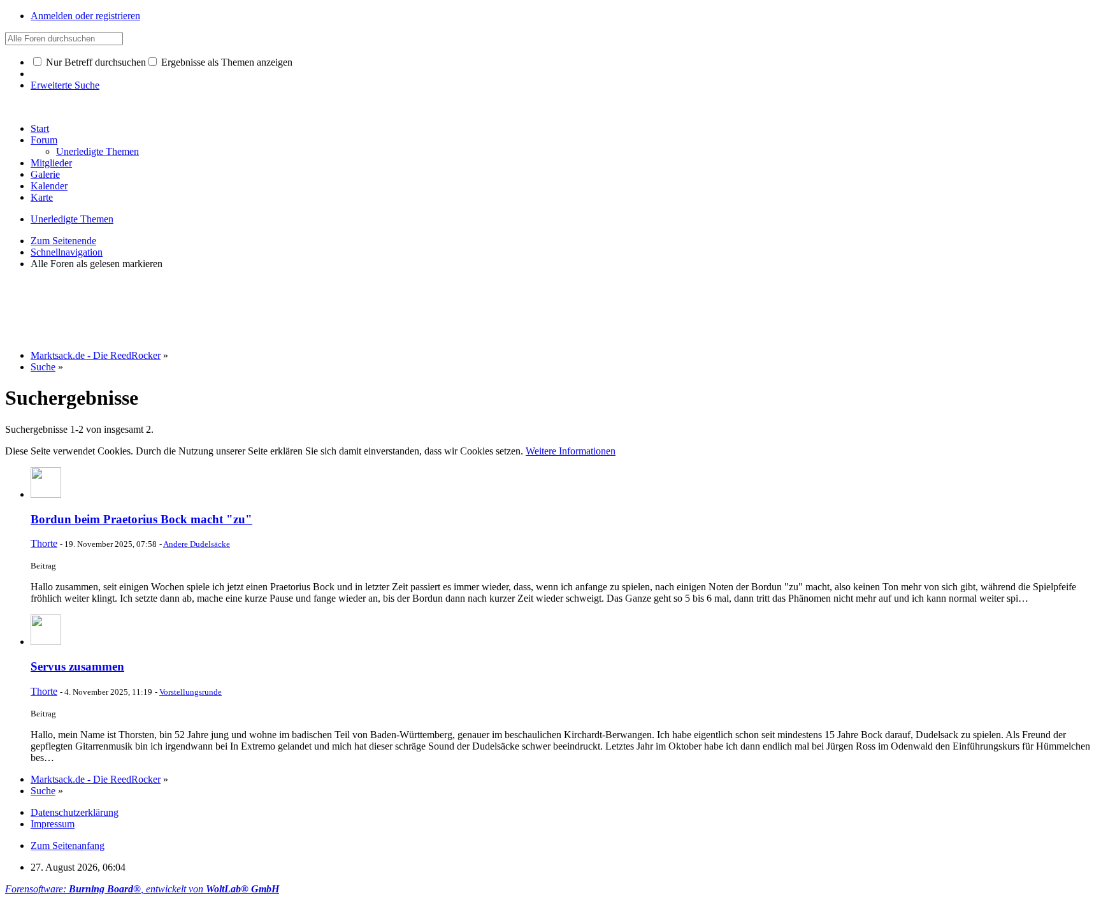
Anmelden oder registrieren (85, 15)
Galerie (45, 174)
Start (40, 128)
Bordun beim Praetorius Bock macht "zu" (141, 519)
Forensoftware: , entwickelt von (142, 888)
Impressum (53, 823)
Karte (42, 197)
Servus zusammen (77, 666)
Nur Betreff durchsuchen (94, 62)
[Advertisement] (237, 308)
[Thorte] (46, 494)
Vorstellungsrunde (190, 692)
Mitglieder (51, 162)
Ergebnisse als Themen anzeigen (225, 62)
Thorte (44, 543)
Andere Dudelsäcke (196, 544)
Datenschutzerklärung (75, 812)
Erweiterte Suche (65, 85)
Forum (44, 139)
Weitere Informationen (570, 451)
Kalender (49, 185)
